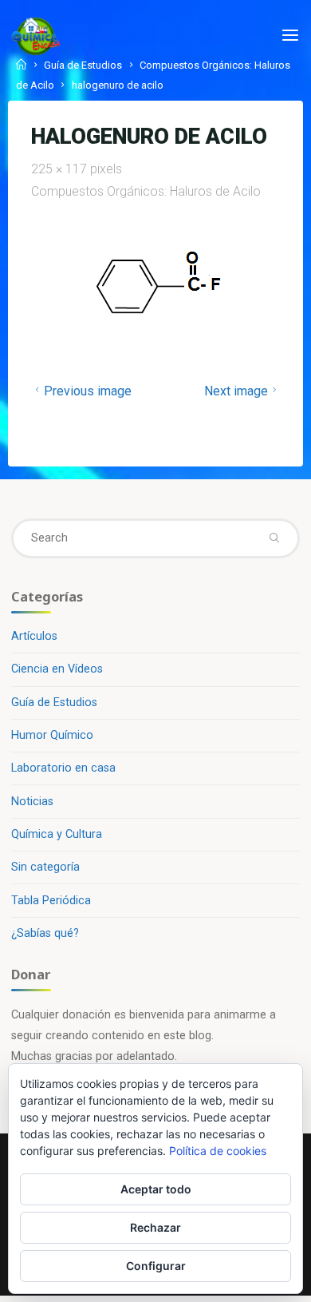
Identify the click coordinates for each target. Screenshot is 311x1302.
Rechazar (155, 1227)
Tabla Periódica (51, 900)
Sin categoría (45, 867)
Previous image (88, 391)
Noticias (32, 801)
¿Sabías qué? (45, 933)
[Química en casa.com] (36, 35)
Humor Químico (52, 735)
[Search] (273, 538)
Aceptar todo (155, 1189)
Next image (235, 391)
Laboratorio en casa (63, 768)
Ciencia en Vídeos (57, 669)
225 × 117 (60, 169)
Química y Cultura (56, 834)
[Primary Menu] (290, 36)
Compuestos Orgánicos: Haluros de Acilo (146, 191)
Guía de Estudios (54, 702)
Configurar (156, 1265)
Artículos (34, 636)
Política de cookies (217, 1150)
